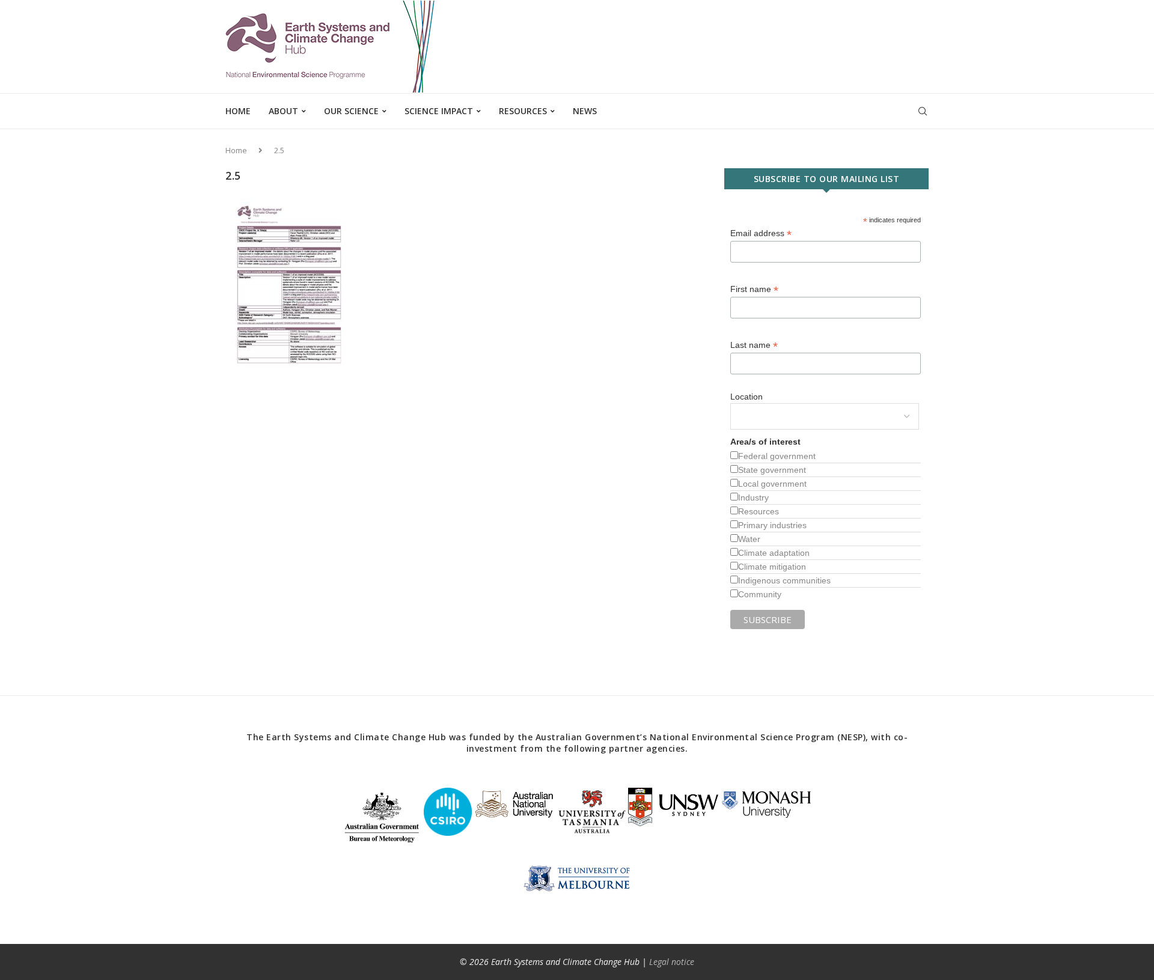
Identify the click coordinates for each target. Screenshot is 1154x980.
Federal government (777, 456)
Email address (761, 233)
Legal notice (671, 961)
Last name (754, 345)
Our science (351, 111)
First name (754, 289)
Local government (772, 483)
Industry (753, 497)
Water (749, 539)
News (585, 111)
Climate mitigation (772, 566)
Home (238, 111)
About (283, 111)
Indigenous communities (784, 580)
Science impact (439, 111)
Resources (523, 111)
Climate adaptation (774, 553)
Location (746, 396)
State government (772, 470)
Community (759, 594)
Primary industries (772, 525)
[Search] (923, 111)
